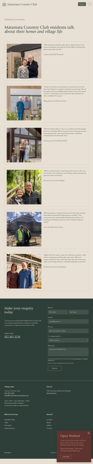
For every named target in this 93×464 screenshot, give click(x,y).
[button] (88, 433)
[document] (46, 232)
